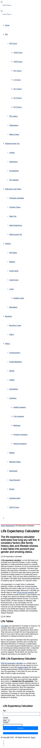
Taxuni (33, 737)
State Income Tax (15, 234)
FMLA (11, 335)
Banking (12, 262)
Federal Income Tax (12, 144)
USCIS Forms (14, 507)
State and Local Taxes (13, 189)
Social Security (14, 480)
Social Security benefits (25, 592)
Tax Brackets (14, 171)
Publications (13, 125)
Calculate (20, 728)
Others (7, 344)
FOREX (11, 380)
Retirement (13, 471)
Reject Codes (14, 134)
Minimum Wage (15, 462)
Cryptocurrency (14, 353)
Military (12, 453)
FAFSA (11, 371)
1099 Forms (17, 62)
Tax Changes (14, 180)
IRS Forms (13, 43)
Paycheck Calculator (16, 198)
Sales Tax (12, 216)
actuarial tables (23, 667)
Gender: (6, 718)
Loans (11, 289)
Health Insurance (19, 407)
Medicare (16, 425)
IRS (6, 34)
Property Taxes (14, 207)
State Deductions (15, 225)
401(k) (32, 588)
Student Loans (18, 298)
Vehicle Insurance (19, 444)
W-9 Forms (17, 107)
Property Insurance (20, 435)
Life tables (5, 626)
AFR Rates (13, 253)
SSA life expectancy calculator (12, 663)
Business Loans (15, 325)
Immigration (13, 389)
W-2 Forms (17, 89)
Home (7, 25)
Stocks (11, 489)
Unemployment (14, 498)
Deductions (13, 162)
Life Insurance (18, 416)
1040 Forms (17, 53)
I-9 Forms (17, 80)
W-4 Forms (17, 98)
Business (8, 316)
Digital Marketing (15, 362)
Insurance (12, 398)
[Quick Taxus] (6, 5)
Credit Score (13, 280)
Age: (4, 711)
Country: (6, 722)
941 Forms (17, 71)
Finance (8, 244)
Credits (12, 153)
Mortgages (13, 307)
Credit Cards (13, 271)
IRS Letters (13, 116)
